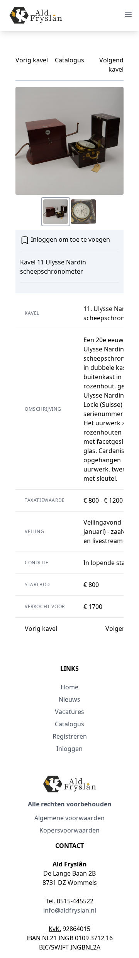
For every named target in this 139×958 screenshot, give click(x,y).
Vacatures (69, 711)
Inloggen (69, 748)
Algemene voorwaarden (69, 818)
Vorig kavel (31, 60)
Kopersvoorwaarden (69, 830)
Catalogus (69, 60)
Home (69, 687)
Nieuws (69, 699)
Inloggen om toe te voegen (69, 239)
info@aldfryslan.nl (69, 910)
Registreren (70, 736)
